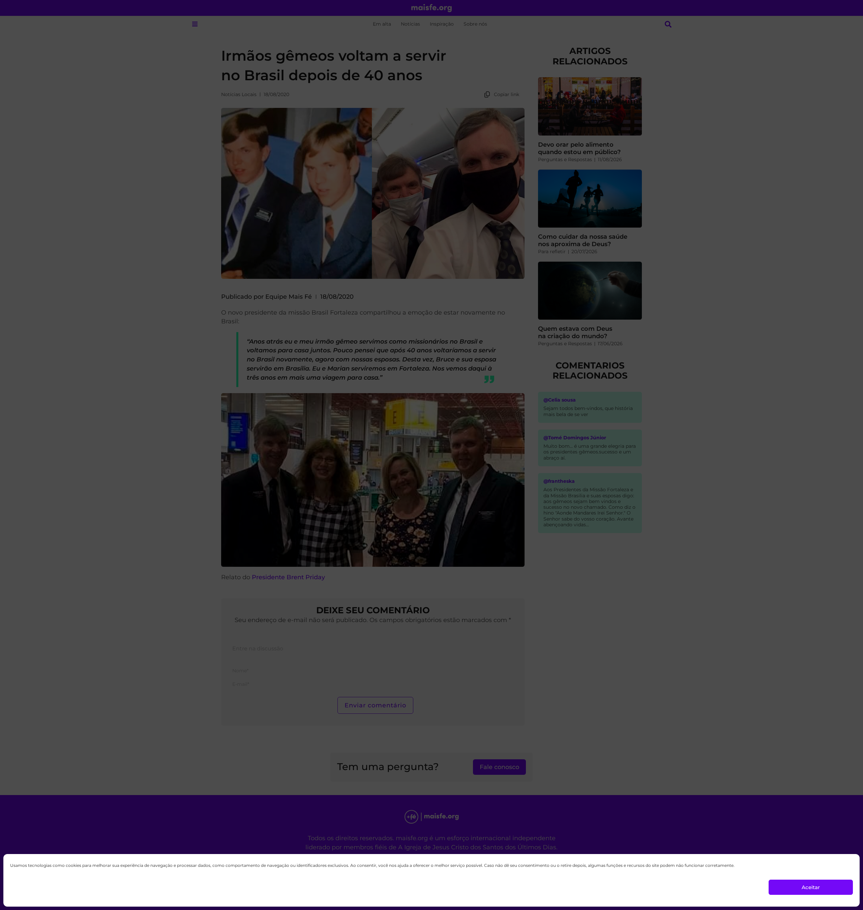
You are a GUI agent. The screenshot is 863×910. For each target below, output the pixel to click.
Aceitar (811, 887)
